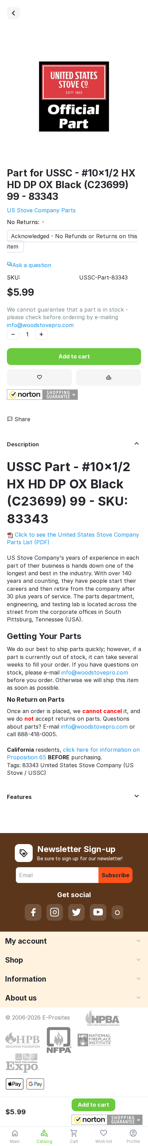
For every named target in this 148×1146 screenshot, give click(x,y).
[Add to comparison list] (108, 377)
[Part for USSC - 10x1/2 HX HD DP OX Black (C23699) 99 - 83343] (74, 96)
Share (21, 419)
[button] (42, 394)
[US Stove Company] (13, 13)
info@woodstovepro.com (40, 325)
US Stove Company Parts (41, 210)
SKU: (13, 277)
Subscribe (115, 875)
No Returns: (24, 222)
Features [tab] (19, 796)
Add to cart (74, 356)
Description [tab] (23, 444)
